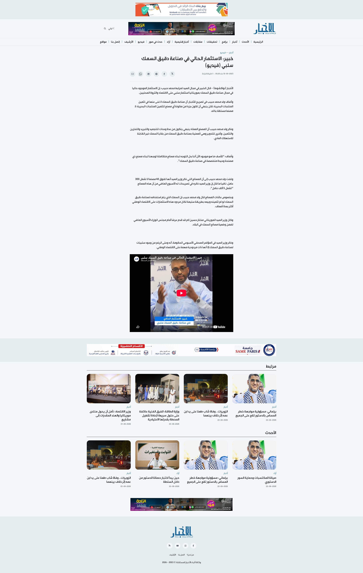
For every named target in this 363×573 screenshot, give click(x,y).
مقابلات (197, 41)
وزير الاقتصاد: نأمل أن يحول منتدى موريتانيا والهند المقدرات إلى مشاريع (110, 415)
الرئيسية (258, 41)
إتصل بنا (115, 41)
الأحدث (245, 41)
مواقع (103, 41)
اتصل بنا (181, 555)
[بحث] (105, 28)
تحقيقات (212, 41)
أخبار (234, 41)
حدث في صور (155, 41)
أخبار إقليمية (182, 41)
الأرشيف (128, 41)
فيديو (141, 41)
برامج (225, 41)
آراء (168, 41)
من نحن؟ (190, 555)
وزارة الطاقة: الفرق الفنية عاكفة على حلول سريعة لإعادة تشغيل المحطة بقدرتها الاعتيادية (159, 415)
